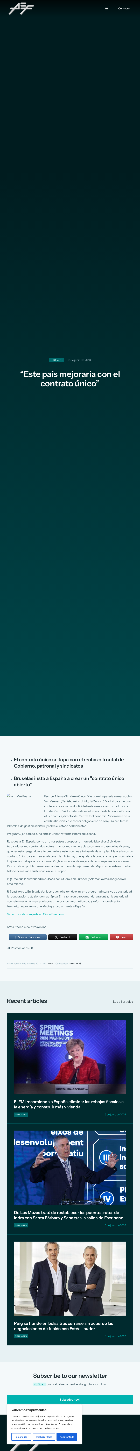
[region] (44, 1424)
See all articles (123, 1002)
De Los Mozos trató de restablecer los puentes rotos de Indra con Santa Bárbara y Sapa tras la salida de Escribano (68, 1215)
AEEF (50, 963)
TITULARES (56, 359)
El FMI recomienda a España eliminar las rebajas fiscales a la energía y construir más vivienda (69, 1104)
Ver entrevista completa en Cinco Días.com (35, 914)
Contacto (124, 8)
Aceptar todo (67, 1436)
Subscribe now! (70, 1399)
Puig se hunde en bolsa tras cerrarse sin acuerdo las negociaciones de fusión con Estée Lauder (63, 1326)
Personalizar (21, 1436)
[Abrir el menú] (106, 8)
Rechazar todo (44, 1436)
